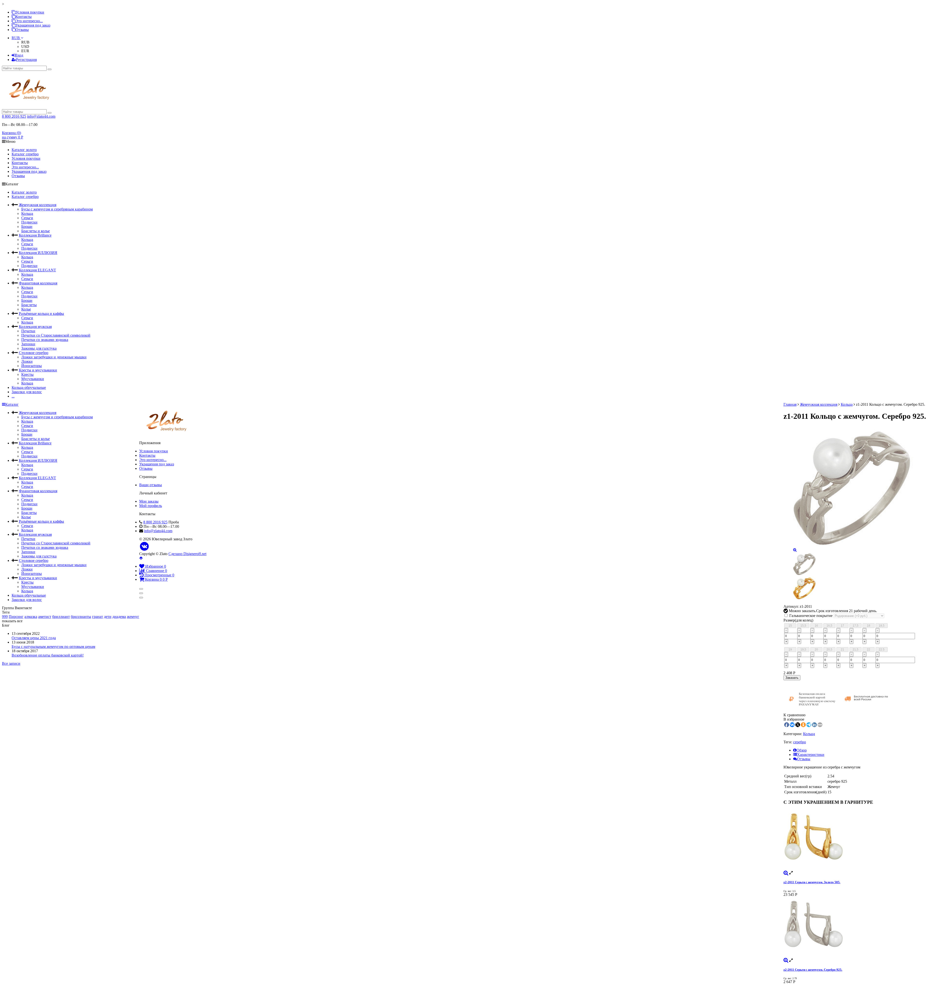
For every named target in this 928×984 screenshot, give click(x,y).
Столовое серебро (33, 353)
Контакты (23, 16)
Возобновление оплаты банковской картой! (48, 655)
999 (5, 617)
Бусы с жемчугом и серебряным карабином (57, 209)
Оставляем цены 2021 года (34, 638)
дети (107, 617)
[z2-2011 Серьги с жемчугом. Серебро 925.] (854, 927)
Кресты (27, 374)
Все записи (11, 663)
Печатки (28, 331)
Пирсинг (16, 617)
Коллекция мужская (35, 327)
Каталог (12, 404)
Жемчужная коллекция (37, 205)
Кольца (27, 213)
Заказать (791, 678)
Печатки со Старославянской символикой (55, 335)
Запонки (28, 344)
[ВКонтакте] (144, 546)
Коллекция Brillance (35, 235)
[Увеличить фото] (785, 873)
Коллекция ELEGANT (37, 270)
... (13, 396)
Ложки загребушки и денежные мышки (54, 357)
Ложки (27, 361)
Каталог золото (24, 150)
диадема (119, 617)
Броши (26, 226)
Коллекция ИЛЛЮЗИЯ (38, 253)
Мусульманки (32, 379)
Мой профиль (150, 506)
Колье (26, 309)
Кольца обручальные (29, 387)
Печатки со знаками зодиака (44, 340)
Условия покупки (29, 12)
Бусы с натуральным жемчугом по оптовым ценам (53, 646)
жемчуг (133, 617)
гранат (97, 617)
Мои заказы (149, 501)
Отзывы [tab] (803, 759)
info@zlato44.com (41, 116)
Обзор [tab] (802, 750)
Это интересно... (29, 21)
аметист (44, 617)
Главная (790, 404)
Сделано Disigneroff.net (187, 554)
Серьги (27, 218)
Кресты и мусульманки (38, 370)
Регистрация (26, 60)
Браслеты (29, 305)
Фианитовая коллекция (38, 283)
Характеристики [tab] (810, 754)
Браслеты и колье (35, 231)
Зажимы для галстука (39, 348)
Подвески (29, 222)
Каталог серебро (25, 154)
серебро (799, 742)
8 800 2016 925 (14, 116)
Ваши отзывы (150, 485)
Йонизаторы (31, 366)
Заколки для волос (27, 392)
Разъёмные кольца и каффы (41, 313)
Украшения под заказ (32, 25)
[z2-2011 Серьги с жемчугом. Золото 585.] (854, 840)
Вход (19, 55)
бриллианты (81, 617)
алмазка (30, 617)
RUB (16, 38)
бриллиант (61, 617)
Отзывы (22, 30)
